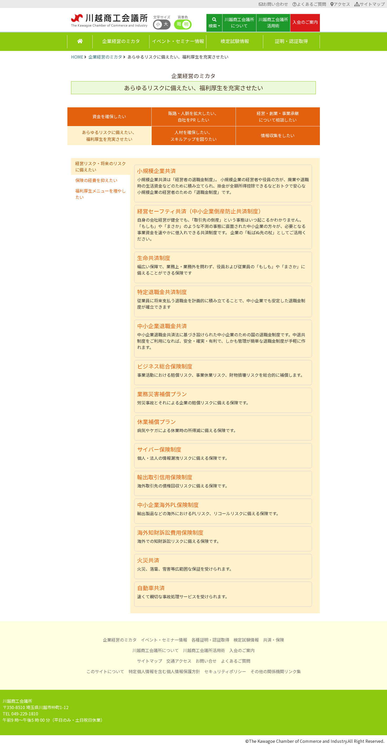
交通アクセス (178, 661)
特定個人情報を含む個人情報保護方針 (164, 671)
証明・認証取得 (291, 41)
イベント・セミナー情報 (178, 41)
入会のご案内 (305, 22)
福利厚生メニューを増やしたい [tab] (100, 194)
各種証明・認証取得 (210, 640)
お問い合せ (206, 661)
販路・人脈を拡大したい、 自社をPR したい (193, 116)
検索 (213, 25)
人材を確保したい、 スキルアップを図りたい (193, 135)
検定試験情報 (235, 41)
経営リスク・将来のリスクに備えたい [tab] (100, 166)
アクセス (342, 4)
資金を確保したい (109, 116)
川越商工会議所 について (239, 22)
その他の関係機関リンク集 (275, 671)
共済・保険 (273, 640)
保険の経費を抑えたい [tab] (96, 180)
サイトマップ (372, 4)
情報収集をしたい (278, 135)
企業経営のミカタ (121, 41)
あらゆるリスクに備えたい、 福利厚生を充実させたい (109, 135)
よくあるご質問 (311, 4)
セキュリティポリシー (225, 671)
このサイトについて (105, 671)
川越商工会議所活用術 (204, 650)
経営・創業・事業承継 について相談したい (278, 116)
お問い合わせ (275, 4)
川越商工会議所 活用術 (273, 22)
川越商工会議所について (155, 650)
